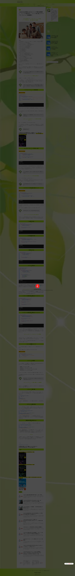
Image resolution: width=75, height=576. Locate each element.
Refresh (37, 291)
